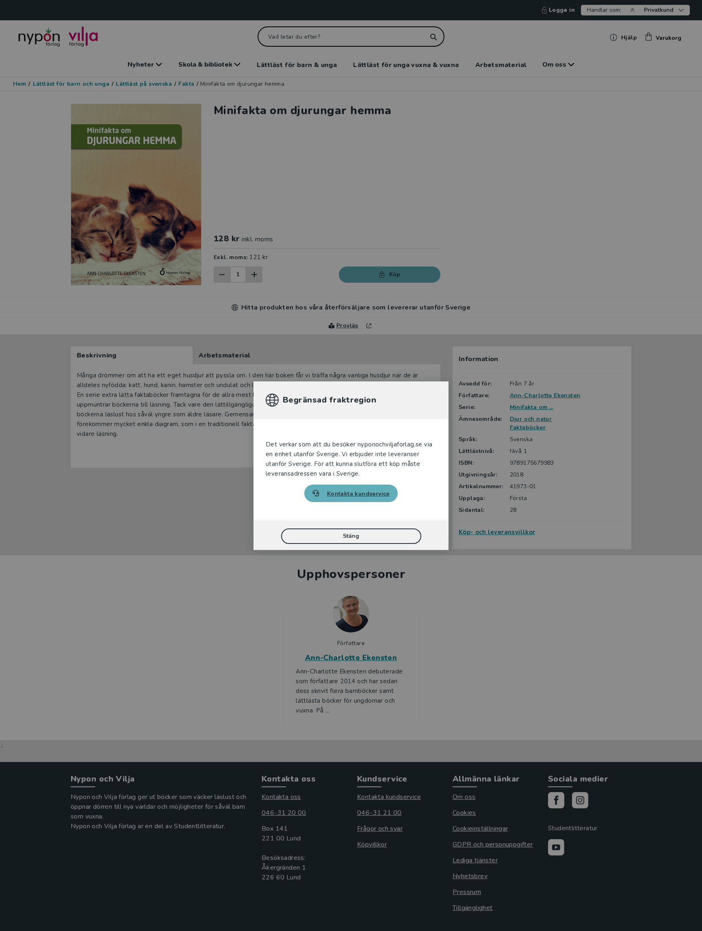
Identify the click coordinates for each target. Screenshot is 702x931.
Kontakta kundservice (358, 494)
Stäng (351, 536)
